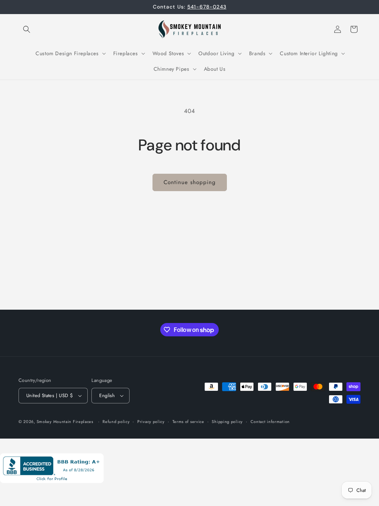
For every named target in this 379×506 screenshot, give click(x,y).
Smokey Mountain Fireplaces (65, 422)
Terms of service (188, 422)
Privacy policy (151, 422)
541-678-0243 (207, 6)
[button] (27, 29)
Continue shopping (190, 182)
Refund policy (116, 422)
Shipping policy (227, 422)
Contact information (270, 422)
